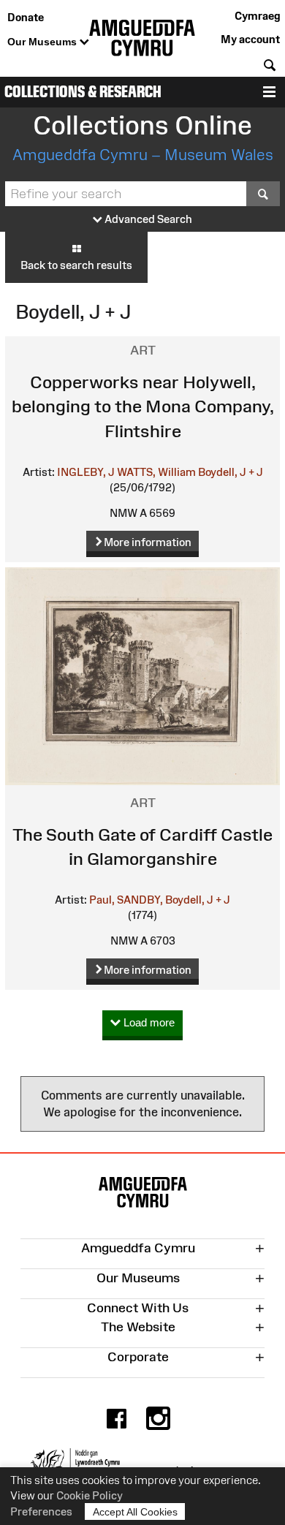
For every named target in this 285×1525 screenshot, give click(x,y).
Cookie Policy (89, 1495)
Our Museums (43, 42)
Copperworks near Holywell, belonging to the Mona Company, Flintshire (143, 406)
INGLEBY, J (86, 472)
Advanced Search (147, 219)
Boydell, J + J (230, 472)
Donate (25, 17)
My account (250, 39)
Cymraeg (257, 16)
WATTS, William (156, 472)
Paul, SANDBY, (126, 899)
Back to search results (76, 265)
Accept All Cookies (135, 1512)
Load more (148, 1022)
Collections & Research (83, 92)
